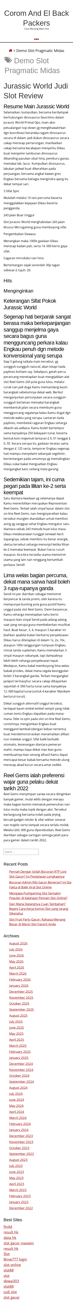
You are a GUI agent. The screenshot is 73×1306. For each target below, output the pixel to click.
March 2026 (18, 973)
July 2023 (16, 1166)
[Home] (10, 50)
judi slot (10, 1291)
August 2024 (18, 1087)
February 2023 (20, 1196)
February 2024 (20, 1124)
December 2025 (21, 991)
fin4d (8, 1226)
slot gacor (12, 1297)
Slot (7, 1253)
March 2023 (18, 1190)
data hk (10, 1237)
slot (7, 1275)
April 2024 (16, 1112)
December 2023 (21, 1136)
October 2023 (19, 1148)
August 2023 (18, 1160)
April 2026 (16, 967)
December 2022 (21, 1208)
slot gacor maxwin (19, 1243)
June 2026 (16, 955)
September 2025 (21, 1009)
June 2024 (16, 1099)
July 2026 (16, 949)
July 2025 (16, 1021)
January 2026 (18, 985)
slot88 (9, 1270)
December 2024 (21, 1063)
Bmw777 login (15, 1259)
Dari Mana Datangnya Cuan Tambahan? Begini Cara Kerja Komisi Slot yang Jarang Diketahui (38, 908)
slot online (12, 1264)
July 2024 (16, 1093)
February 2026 (20, 979)
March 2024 (18, 1118)
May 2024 (16, 1105)
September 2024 (21, 1081)
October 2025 (19, 1003)
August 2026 (18, 943)
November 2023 (21, 1142)
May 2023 (16, 1178)
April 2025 (16, 1039)
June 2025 (16, 1027)
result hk (11, 1232)
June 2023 (16, 1172)
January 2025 (18, 1057)
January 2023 (18, 1202)
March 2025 (18, 1045)
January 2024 (18, 1130)
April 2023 (16, 1184)
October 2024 (19, 1075)
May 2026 (16, 961)
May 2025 (16, 1033)
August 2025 (18, 1015)
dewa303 (11, 1280)
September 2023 (21, 1154)
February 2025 (20, 1051)
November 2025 (21, 997)
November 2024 (21, 1070)
